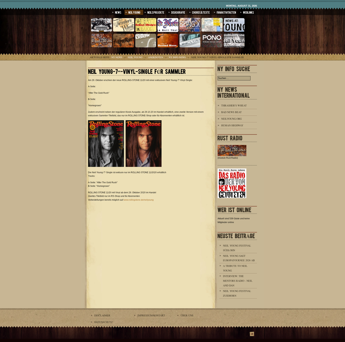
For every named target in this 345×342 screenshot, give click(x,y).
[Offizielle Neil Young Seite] (101, 31)
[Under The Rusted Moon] (168, 47)
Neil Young (134, 12)
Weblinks (248, 12)
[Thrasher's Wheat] (123, 31)
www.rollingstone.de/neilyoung (139, 200)
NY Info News (177, 57)
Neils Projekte (155, 12)
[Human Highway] (146, 31)
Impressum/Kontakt (151, 315)
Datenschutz (103, 322)
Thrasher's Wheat (234, 105)
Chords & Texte (201, 12)
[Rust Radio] (101, 47)
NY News (116, 57)
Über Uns (187, 315)
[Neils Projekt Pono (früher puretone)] (212, 47)
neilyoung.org (231, 118)
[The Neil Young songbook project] (190, 31)
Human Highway (232, 125)
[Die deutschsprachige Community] (234, 47)
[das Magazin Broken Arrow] (146, 47)
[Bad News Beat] (168, 31)
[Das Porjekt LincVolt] (190, 47)
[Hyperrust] (123, 47)
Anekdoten (155, 57)
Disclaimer (102, 315)
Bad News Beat (231, 112)
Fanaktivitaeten (226, 12)
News (118, 12)
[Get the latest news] (234, 31)
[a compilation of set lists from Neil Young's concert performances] (212, 31)
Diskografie (178, 12)
